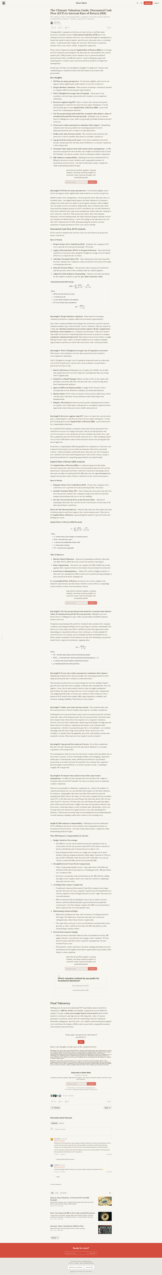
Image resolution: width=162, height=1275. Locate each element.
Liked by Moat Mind (60, 1140)
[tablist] (57, 1123)
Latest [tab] (56, 1193)
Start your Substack (76, 1267)
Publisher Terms (86, 1261)
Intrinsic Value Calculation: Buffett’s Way (67, 1226)
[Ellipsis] (111, 1138)
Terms (81, 1263)
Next (106, 1108)
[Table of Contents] (2, 637)
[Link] (48, 77)
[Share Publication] (141, 3)
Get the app (89, 1267)
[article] (81, 1203)
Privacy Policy (93, 1089)
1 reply (58, 1177)
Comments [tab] (54, 1123)
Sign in (157, 3)
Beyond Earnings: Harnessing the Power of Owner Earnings (67, 1228)
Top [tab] (52, 1193)
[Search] (137, 3)
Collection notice (88, 1263)
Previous (56, 1108)
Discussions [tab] (63, 1193)
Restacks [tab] (61, 1123)
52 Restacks (71, 1095)
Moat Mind (57, 22)
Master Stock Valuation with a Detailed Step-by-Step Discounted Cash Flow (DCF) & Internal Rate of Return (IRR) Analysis (71, 1203)
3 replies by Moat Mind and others (65, 1159)
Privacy (77, 1263)
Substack (72, 1271)
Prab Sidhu (57, 1139)
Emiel (55, 1165)
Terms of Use (89, 1087)
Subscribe (148, 3)
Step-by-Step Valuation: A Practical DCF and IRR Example (69, 1199)
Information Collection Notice (80, 1089)
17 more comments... (56, 1184)
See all (54, 1238)
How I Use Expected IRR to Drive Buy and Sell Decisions (72, 1213)
